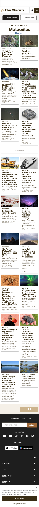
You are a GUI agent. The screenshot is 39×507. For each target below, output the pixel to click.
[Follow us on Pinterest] (27, 436)
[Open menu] (37, 10)
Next (29, 409)
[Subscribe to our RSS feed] (33, 436)
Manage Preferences (19, 504)
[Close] (36, 487)
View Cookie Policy (19, 494)
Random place (30, 17)
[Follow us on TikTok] (16, 436)
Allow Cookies (19, 498)
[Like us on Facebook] (4, 436)
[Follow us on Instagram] (22, 436)
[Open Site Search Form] (31, 10)
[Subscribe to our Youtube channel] (10, 436)
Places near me (12, 17)
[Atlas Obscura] (13, 10)
